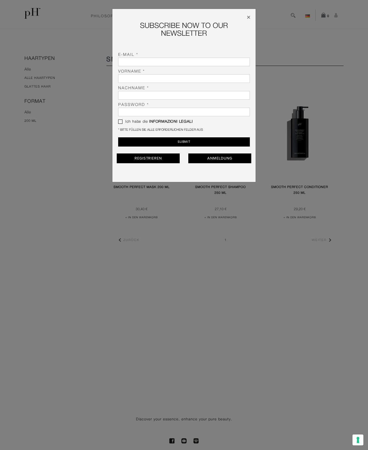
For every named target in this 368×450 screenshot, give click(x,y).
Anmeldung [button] (219, 158)
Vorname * (131, 71)
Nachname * (133, 88)
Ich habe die (158, 122)
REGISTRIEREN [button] (148, 158)
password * (133, 105)
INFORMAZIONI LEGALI (171, 122)
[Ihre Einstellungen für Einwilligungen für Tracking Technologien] (357, 439)
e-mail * (128, 55)
